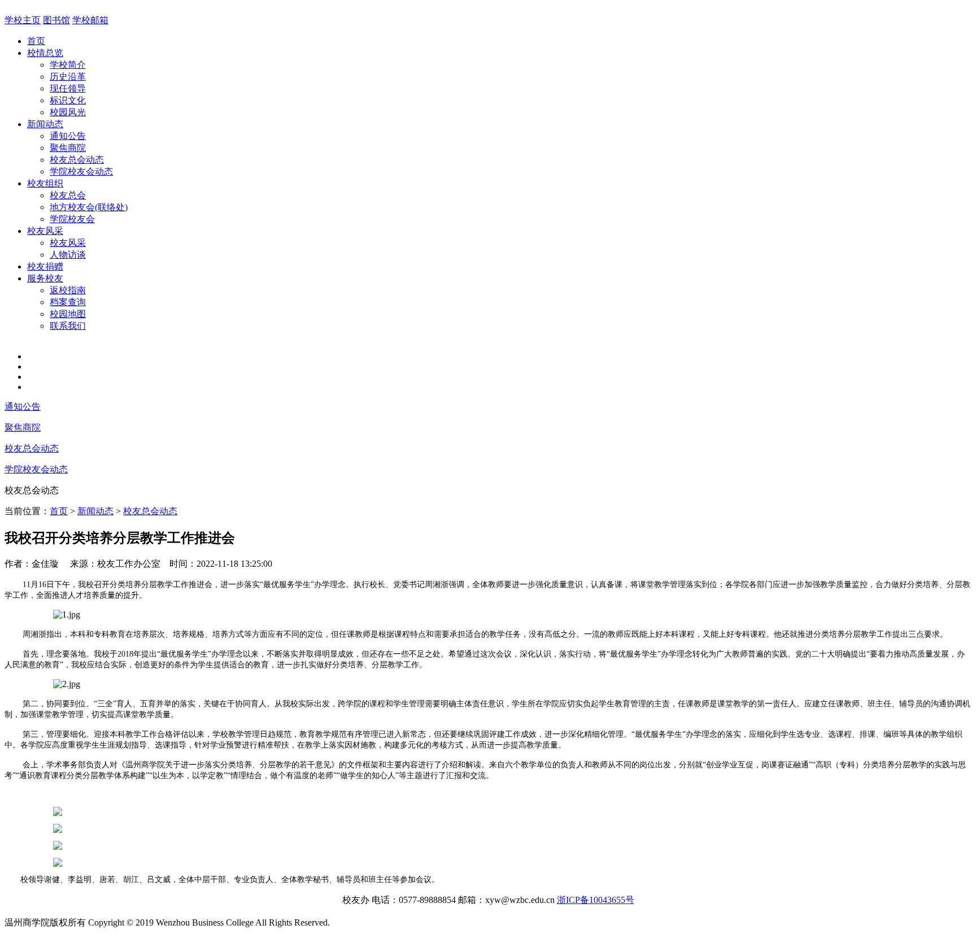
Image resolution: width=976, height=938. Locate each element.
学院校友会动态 (81, 171)
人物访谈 (68, 254)
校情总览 (45, 53)
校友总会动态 (77, 159)
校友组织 (45, 183)
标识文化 (68, 100)
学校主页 (23, 20)
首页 (36, 41)
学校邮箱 (90, 20)
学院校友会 (72, 219)
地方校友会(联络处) (89, 207)
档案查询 (68, 302)
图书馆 (56, 20)
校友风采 (45, 231)
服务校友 (45, 278)
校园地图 (68, 314)
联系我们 (68, 326)
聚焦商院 (68, 148)
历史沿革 (68, 76)
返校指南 (68, 290)
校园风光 (68, 112)
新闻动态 (45, 124)
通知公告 (68, 136)
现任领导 (68, 88)
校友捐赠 (45, 266)
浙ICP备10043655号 (595, 900)
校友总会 (68, 195)
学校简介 (68, 65)
